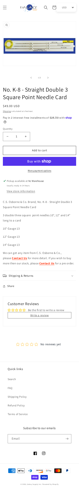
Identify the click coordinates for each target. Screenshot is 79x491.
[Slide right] (48, 77)
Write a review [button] (39, 315)
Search (12, 379)
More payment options (39, 170)
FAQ (10, 388)
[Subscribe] (67, 438)
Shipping (7, 111)
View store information (21, 191)
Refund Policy (16, 405)
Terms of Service (18, 414)
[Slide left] (31, 77)
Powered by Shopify (50, 484)
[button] (5, 7)
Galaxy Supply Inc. (34, 484)
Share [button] (10, 286)
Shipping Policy (17, 396)
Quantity (7, 128)
